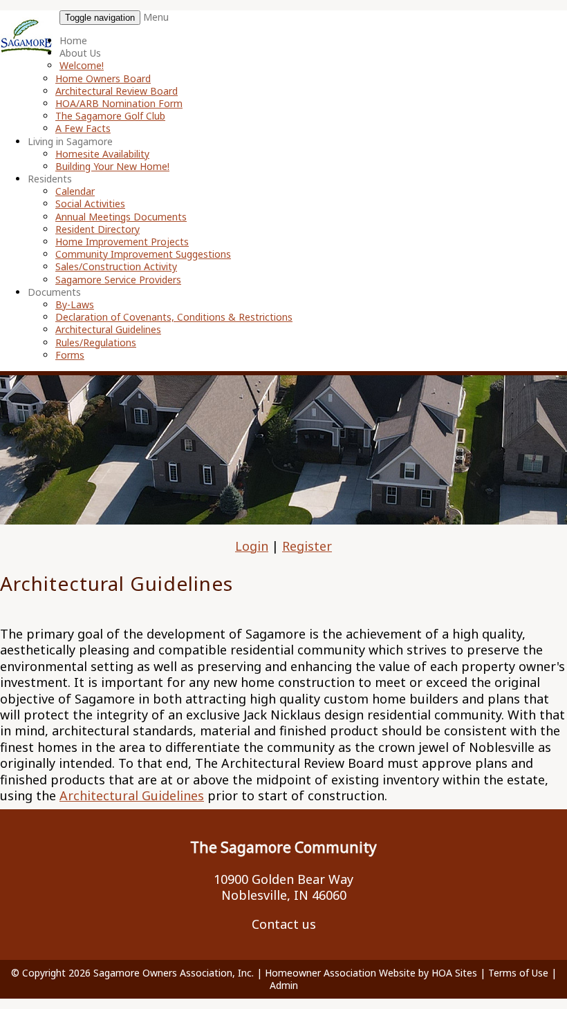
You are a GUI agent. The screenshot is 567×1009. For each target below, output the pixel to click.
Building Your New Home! (112, 166)
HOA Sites (454, 972)
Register (307, 546)
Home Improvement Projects (122, 241)
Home (73, 40)
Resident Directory (97, 229)
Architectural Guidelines (108, 329)
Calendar (75, 191)
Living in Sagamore (70, 141)
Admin (284, 985)
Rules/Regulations (95, 342)
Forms (69, 354)
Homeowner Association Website (340, 972)
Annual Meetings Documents (121, 216)
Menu (156, 16)
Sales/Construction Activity (116, 266)
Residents (50, 178)
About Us (80, 52)
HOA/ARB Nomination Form (119, 103)
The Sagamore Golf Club (110, 115)
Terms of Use (518, 972)
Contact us (284, 924)
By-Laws (74, 304)
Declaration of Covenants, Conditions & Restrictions (173, 316)
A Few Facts (83, 128)
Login (251, 546)
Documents (54, 292)
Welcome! (81, 65)
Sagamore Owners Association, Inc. (173, 972)
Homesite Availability (102, 153)
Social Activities (90, 203)
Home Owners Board (103, 78)
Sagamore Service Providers (118, 279)
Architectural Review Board (116, 90)
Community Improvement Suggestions (143, 254)
